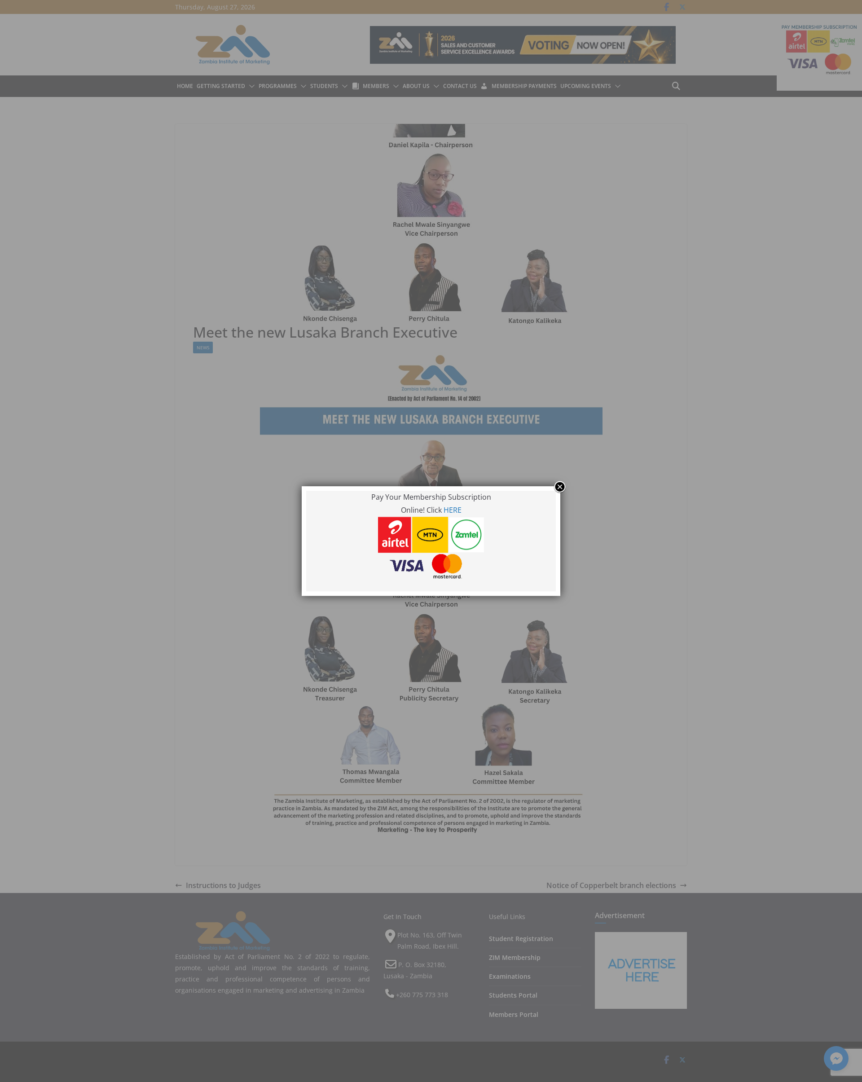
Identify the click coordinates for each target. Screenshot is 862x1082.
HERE (453, 510)
